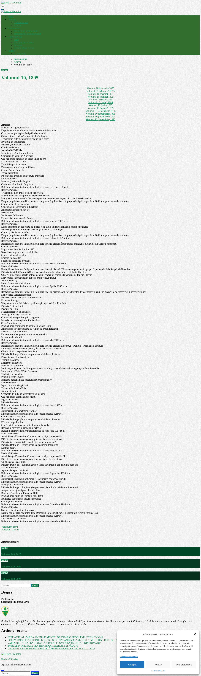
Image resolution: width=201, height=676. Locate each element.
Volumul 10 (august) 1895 (101, 108)
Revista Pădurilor (9, 659)
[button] (194, 634)
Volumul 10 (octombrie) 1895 (100, 113)
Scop (16, 39)
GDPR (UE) (20, 53)
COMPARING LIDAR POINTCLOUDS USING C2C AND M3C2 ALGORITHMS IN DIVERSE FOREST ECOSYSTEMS (72, 640)
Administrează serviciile (129, 657)
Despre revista (15, 36)
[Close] (2, 670)
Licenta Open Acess (24, 48)
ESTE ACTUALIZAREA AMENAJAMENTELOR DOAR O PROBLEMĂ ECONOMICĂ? (55, 637)
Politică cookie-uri (158, 671)
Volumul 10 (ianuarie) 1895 (100, 88)
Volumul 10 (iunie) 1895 (100, 102)
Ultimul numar (21, 22)
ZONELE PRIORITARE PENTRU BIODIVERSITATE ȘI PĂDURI (43, 645)
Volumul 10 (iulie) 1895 (100, 105)
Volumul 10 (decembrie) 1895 (100, 119)
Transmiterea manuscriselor (27, 33)
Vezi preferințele (184, 664)
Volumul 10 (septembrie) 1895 (100, 111)
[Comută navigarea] (2, 9)
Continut (12, 19)
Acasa (11, 16)
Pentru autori (14, 28)
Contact (11, 50)
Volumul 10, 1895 (19, 77)
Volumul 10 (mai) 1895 (100, 99)
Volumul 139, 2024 (11, 566)
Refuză (158, 664)
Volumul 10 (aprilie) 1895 (100, 96)
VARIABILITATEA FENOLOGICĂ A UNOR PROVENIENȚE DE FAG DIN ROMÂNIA (55, 643)
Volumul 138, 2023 (11, 579)
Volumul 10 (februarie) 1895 (100, 91)
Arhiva (17, 25)
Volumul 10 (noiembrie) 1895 (100, 116)
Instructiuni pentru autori (26, 31)
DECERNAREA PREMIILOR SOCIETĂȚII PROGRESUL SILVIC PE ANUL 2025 (51, 648)
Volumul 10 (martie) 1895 (100, 94)
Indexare (18, 45)
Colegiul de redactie (24, 42)
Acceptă (132, 664)
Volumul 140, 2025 (11, 554)
